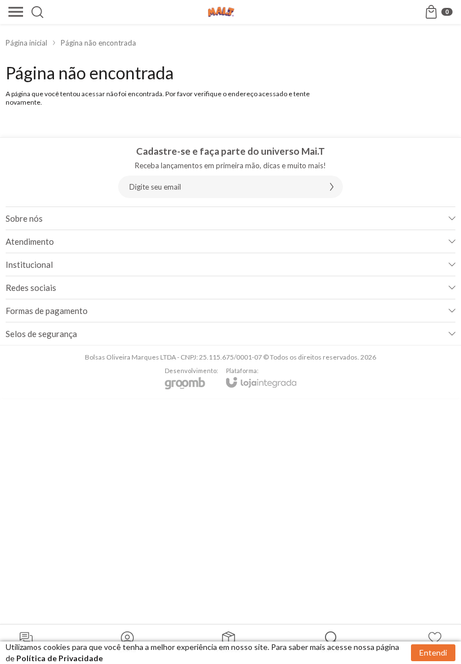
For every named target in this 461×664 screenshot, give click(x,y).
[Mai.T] (221, 11)
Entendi (433, 652)
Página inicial (26, 42)
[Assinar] (331, 187)
